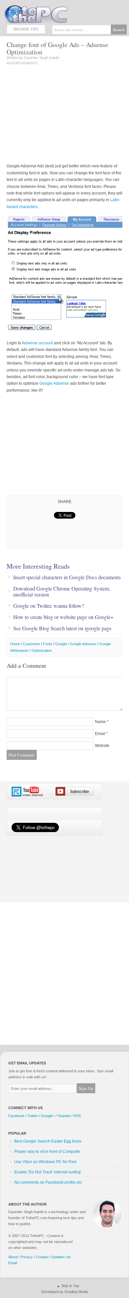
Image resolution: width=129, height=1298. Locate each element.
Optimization (42, 650)
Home (15, 644)
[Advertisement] (62, 114)
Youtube (64, 1116)
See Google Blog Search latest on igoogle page (62, 628)
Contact (42, 1257)
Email (100, 733)
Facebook (16, 1116)
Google (61, 644)
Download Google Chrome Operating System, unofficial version (61, 591)
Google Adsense (54, 383)
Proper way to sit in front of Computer (47, 1151)
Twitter (32, 1116)
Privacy (27, 1257)
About (13, 1257)
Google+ (48, 1116)
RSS (77, 1116)
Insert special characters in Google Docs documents (67, 577)
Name (100, 721)
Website (102, 745)
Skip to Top (70, 1286)
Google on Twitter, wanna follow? (48, 606)
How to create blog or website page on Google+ (63, 617)
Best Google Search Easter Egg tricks (47, 1141)
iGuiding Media (76, 1292)
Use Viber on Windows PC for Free (45, 1161)
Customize (31, 644)
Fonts (47, 644)
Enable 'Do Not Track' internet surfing (47, 1172)
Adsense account (37, 343)
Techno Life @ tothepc (53, 13)
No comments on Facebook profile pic (48, 1182)
